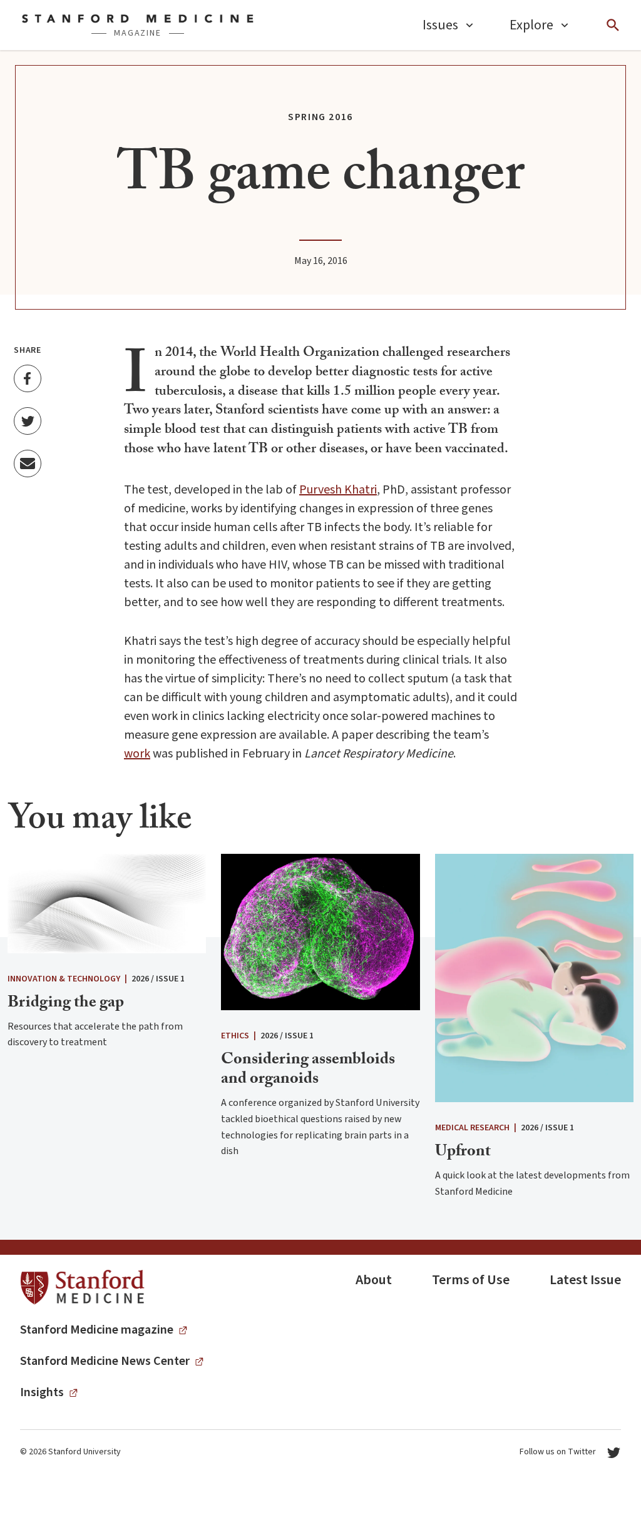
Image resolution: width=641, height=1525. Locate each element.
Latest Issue (585, 1280)
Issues (440, 25)
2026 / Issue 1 (158, 979)
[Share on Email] (27, 463)
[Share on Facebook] (27, 378)
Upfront (463, 1153)
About (374, 1280)
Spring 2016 (320, 117)
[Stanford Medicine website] (82, 1287)
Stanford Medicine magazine (96, 1330)
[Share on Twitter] (27, 421)
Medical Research (472, 1128)
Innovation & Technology (64, 979)
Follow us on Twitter (558, 1452)
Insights (42, 1392)
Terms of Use (471, 1280)
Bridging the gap (66, 1004)
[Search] (613, 25)
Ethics (235, 1036)
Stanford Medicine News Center (105, 1361)
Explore (531, 25)
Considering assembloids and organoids (308, 1070)
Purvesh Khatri (338, 490)
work (137, 753)
